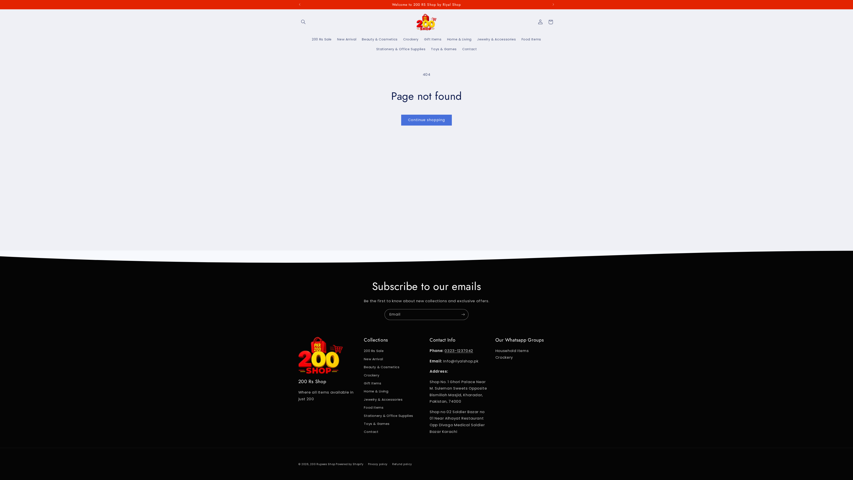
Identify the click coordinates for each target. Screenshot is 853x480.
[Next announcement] (553, 4)
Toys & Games (377, 424)
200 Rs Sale (374, 351)
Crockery (371, 375)
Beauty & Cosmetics (381, 367)
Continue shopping (426, 119)
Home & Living (376, 391)
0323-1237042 (458, 350)
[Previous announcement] (300, 4)
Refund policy (402, 464)
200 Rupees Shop (322, 464)
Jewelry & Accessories (383, 399)
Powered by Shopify (349, 464)
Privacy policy (378, 464)
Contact (371, 432)
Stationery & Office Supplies (388, 416)
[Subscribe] (463, 314)
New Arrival (373, 359)
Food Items (373, 407)
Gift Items (372, 383)
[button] (303, 22)
